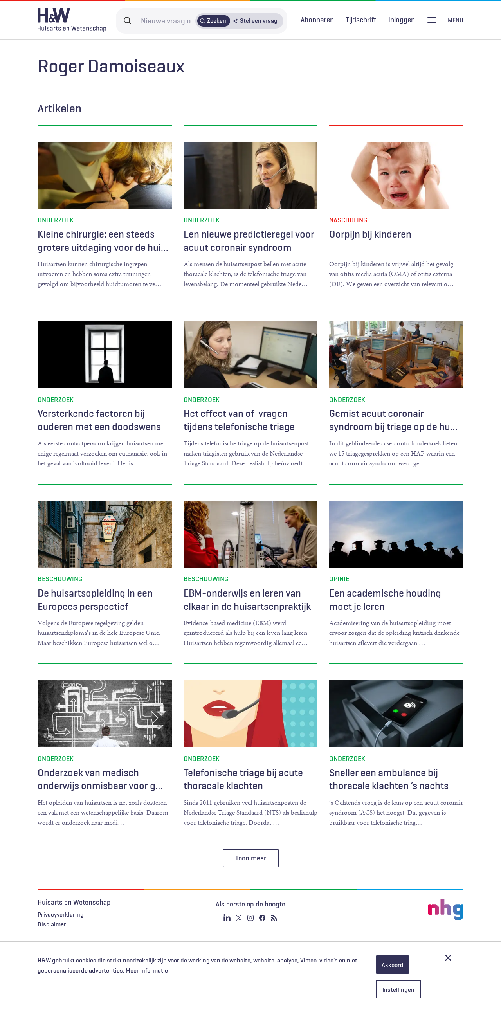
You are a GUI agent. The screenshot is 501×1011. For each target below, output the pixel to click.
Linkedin (227, 918)
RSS (274, 918)
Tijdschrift (361, 19)
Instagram (250, 918)
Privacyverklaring (61, 914)
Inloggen (401, 20)
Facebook (262, 918)
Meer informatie (147, 970)
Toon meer (250, 858)
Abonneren (317, 19)
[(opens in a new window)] (392, 910)
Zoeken (216, 20)
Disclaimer (52, 924)
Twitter (239, 918)
